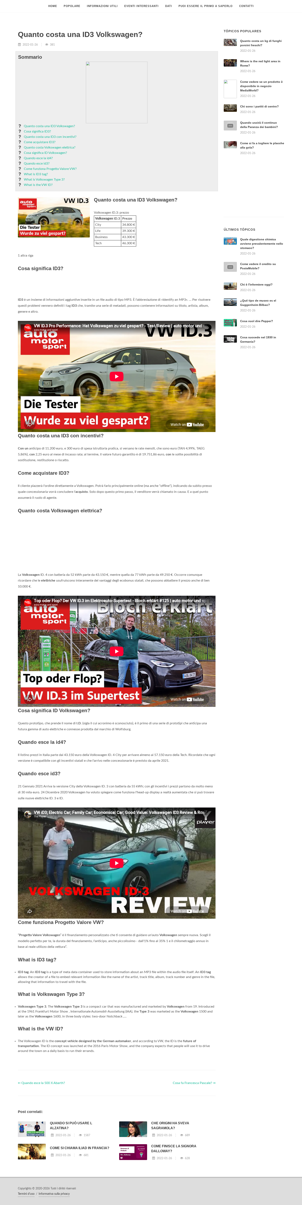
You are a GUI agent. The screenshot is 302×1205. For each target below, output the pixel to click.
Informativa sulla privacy (54, 1193)
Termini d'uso (26, 1193)
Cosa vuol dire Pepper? (256, 321)
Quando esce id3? (37, 163)
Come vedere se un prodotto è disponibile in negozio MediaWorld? (261, 86)
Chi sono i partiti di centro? (259, 106)
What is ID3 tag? (36, 174)
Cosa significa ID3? (37, 131)
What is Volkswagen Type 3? (44, 179)
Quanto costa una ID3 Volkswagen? (49, 126)
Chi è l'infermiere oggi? (256, 284)
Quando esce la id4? (38, 158)
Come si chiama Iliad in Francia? (79, 1148)
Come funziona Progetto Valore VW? (50, 168)
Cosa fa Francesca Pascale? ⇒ (194, 1083)
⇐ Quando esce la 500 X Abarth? (41, 1083)
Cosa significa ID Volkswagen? (45, 152)
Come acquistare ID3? (39, 142)
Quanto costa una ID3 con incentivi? (50, 136)
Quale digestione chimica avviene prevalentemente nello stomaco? (261, 244)
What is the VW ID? (38, 185)
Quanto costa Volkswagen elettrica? (49, 147)
